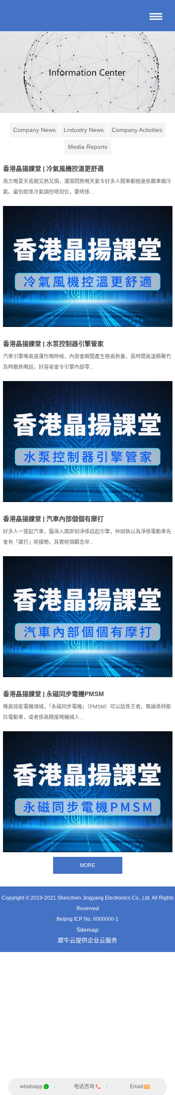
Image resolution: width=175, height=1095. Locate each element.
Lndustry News (84, 129)
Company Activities (137, 129)
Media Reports (87, 146)
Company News (34, 129)
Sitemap (87, 929)
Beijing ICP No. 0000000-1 (87, 919)
